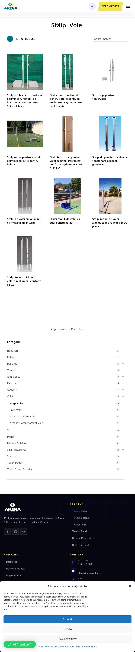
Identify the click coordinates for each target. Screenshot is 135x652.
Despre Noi (11, 562)
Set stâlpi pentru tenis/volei (103, 96)
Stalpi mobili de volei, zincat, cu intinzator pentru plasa (109, 222)
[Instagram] (15, 531)
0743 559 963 (85, 564)
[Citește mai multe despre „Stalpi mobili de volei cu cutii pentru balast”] (81, 210)
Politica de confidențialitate (83, 646)
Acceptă (67, 619)
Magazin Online (14, 575)
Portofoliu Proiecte (15, 568)
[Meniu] (128, 6)
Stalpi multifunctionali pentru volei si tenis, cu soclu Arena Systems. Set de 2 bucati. (66, 100)
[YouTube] (23, 531)
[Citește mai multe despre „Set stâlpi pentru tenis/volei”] (124, 86)
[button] (129, 586)
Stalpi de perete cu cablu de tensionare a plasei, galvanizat (110, 160)
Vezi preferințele (67, 638)
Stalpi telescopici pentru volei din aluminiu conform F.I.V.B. (24, 280)
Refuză (67, 628)
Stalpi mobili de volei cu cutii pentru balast (65, 220)
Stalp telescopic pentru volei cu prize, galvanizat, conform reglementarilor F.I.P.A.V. (66, 162)
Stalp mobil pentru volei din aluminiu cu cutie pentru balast (24, 160)
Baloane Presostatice (83, 538)
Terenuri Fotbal (79, 511)
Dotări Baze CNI (80, 545)
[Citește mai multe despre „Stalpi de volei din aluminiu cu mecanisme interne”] (39, 210)
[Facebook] (7, 531)
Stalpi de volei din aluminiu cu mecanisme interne (24, 220)
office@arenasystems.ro (90, 573)
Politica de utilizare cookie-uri (53, 646)
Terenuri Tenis (79, 524)
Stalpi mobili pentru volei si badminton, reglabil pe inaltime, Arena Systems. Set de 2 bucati (24, 100)
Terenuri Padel (79, 531)
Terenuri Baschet (80, 518)
